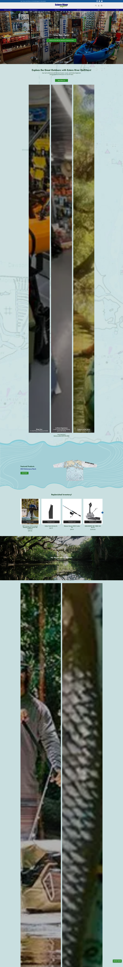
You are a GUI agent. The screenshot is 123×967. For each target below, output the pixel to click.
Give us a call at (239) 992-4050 (61, 436)
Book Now (117, 961)
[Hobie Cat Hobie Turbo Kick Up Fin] (51, 511)
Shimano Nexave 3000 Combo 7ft (72, 526)
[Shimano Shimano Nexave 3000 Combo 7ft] (72, 511)
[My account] (98, 5)
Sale (98, 10)
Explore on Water (8, 10)
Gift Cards (79, 10)
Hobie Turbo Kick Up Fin (51, 526)
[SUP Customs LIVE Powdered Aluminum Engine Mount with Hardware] (30, 511)
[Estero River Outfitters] (61, 5)
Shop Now (57, 10)
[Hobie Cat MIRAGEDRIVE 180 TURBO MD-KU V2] (92, 511)
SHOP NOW (24, 473)
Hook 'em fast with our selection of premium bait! (61, 40)
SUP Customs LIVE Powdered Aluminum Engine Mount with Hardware (30, 527)
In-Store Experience (33, 10)
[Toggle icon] (96, 5)
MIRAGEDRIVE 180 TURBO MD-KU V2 (93, 526)
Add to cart (31, 522)
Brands (117, 10)
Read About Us (61, 80)
